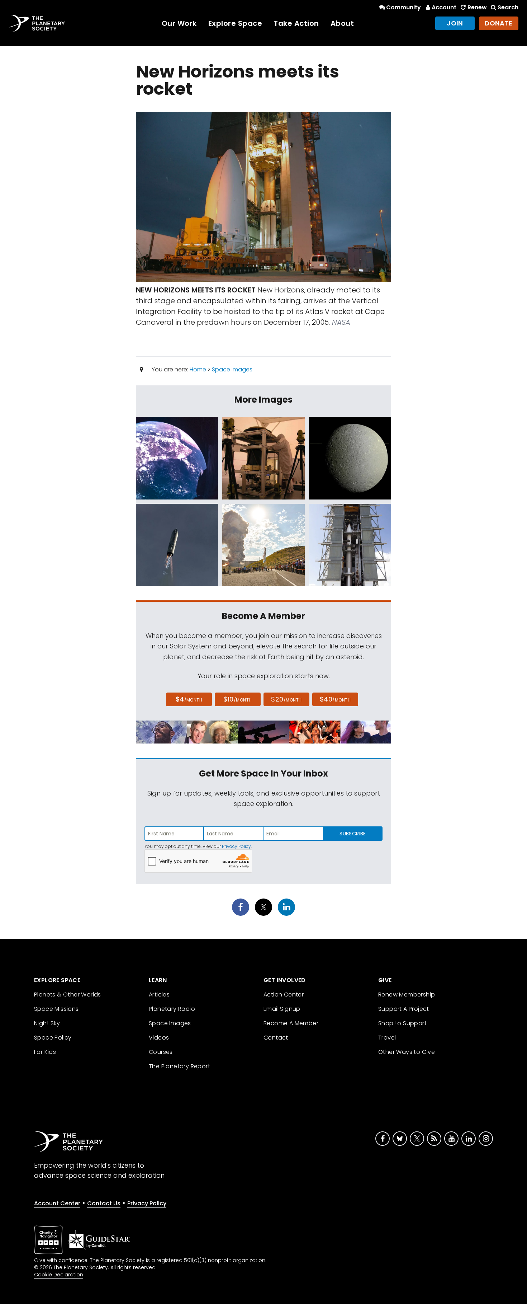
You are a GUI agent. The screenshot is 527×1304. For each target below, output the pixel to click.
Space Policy (53, 1037)
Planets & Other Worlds (67, 994)
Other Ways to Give (406, 1052)
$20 (286, 699)
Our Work (179, 23)
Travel (387, 1037)
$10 (237, 699)
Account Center (57, 1203)
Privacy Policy (236, 846)
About (342, 23)
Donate (499, 23)
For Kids (45, 1052)
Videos (159, 1037)
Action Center (284, 994)
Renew (476, 7)
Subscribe (353, 833)
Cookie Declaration (58, 1274)
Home (198, 369)
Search (508, 7)
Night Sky (47, 1023)
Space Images (232, 369)
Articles (159, 994)
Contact (276, 1037)
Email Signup (282, 1009)
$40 (335, 699)
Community (403, 7)
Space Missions (56, 1009)
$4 (189, 699)
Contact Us (103, 1203)
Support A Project (403, 1009)
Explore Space (235, 23)
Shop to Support (402, 1023)
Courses (161, 1052)
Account (444, 7)
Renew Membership (406, 994)
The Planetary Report (179, 1066)
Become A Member (291, 1023)
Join (455, 23)
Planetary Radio (172, 1009)
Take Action (296, 23)
